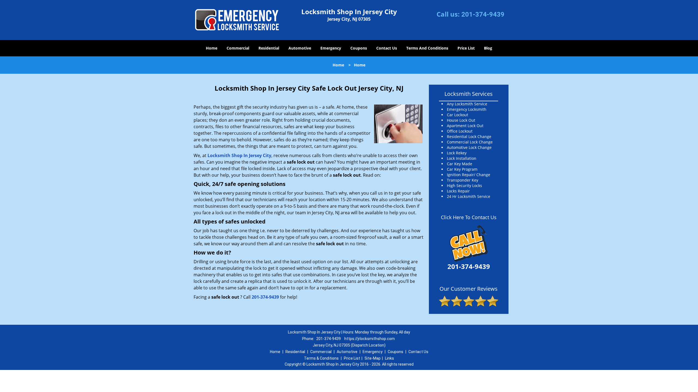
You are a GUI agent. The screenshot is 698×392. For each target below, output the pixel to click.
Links (389, 358)
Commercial (238, 48)
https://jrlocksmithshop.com (369, 338)
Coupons (358, 48)
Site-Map (373, 358)
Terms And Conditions (427, 48)
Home (211, 48)
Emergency (330, 48)
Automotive (299, 48)
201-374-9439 (482, 14)
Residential (268, 48)
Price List (466, 48)
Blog (488, 48)
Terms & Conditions (321, 358)
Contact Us (386, 48)
